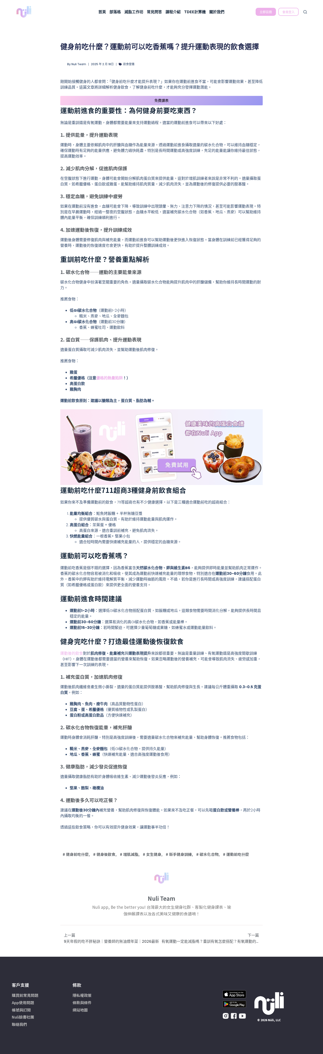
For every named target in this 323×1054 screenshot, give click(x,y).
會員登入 (288, 12)
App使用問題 (23, 1002)
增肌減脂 (130, 854)
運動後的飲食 (71, 653)
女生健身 (153, 854)
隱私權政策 (82, 995)
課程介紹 (173, 11)
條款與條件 (82, 1002)
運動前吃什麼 (237, 854)
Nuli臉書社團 (23, 1017)
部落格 (115, 11)
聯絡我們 (19, 1024)
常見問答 (154, 11)
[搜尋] (305, 12)
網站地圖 (80, 1010)
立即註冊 (266, 12)
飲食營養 (129, 64)
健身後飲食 (105, 854)
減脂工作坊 (133, 11)
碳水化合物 (209, 854)
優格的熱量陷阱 (109, 378)
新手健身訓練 (180, 854)
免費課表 (161, 100)
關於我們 (216, 11)
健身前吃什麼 (77, 854)
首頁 (102, 11)
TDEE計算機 (195, 11)
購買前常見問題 (25, 995)
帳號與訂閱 (21, 1010)
